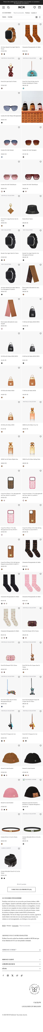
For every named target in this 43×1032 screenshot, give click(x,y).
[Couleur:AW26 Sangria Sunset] (28, 54)
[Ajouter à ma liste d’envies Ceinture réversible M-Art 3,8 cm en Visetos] (40, 814)
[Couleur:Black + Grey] (2, 604)
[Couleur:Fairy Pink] (2, 329)
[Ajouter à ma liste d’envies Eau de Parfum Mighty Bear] (19, 436)
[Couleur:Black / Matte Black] (4, 878)
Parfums (27, 13)
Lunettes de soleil (35, 13)
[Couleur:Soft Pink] (4, 603)
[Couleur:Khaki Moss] (23, 844)
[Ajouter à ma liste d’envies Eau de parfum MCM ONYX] (40, 299)
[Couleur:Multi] (2, 707)
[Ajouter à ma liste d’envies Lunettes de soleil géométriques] (19, 161)
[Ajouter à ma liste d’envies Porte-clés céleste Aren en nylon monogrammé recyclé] (19, 677)
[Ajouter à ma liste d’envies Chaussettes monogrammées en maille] (40, 24)
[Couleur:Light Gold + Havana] (23, 157)
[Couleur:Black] (4, 54)
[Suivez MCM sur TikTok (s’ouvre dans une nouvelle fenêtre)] (22, 975)
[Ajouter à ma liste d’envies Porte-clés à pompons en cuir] (19, 711)
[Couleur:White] (23, 707)
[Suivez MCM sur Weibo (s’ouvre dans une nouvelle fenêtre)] (17, 975)
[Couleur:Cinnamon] (2, 88)
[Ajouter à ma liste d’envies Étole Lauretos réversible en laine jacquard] (40, 265)
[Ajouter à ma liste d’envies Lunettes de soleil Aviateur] (19, 127)
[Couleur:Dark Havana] (4, 191)
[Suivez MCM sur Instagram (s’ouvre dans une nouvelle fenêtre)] (8, 975)
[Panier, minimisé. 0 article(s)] (39, 7)
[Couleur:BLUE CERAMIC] (23, 88)
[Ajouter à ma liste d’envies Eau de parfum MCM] (19, 368)
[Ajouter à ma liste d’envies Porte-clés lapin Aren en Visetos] (19, 58)
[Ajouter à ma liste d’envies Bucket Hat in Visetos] (40, 196)
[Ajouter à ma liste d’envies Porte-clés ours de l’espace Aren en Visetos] (40, 642)
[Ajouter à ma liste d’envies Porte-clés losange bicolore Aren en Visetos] (19, 196)
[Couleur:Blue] (2, 157)
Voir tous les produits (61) (21, 889)
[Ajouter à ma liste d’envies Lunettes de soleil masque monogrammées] (19, 93)
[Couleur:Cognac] (2, 54)
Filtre (10, 17)
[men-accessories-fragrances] (32, 107)
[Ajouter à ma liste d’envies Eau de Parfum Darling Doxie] (40, 436)
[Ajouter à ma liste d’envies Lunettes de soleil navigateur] (40, 127)
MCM (4, 925)
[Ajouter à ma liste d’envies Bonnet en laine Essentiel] (19, 745)
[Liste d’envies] (34, 7)
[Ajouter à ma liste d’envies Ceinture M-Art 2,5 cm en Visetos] (19, 814)
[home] (21, 8)
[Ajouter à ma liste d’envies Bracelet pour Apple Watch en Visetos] (19, 230)
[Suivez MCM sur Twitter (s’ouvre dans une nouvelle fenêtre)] (12, 975)
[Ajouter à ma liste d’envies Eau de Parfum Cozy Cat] (40, 402)
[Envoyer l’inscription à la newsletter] (40, 950)
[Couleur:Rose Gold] (2, 191)
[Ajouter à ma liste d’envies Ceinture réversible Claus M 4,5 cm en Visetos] (19, 848)
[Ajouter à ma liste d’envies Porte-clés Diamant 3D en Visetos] (40, 608)
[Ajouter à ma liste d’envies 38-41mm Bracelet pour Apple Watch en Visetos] (19, 24)
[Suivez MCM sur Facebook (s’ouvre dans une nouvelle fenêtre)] (3, 975)
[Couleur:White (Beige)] (6, 603)
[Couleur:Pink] (4, 500)
